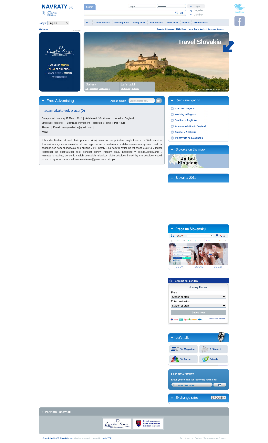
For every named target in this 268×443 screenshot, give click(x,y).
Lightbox (198, 14)
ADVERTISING (201, 22)
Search (89, 7)
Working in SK (121, 22)
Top (181, 438)
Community (104, 88)
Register (198, 10)
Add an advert (118, 101)
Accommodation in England (190, 126)
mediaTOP (107, 438)
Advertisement (210, 438)
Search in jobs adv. (139, 101)
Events (186, 22)
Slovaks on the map (190, 149)
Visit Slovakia (156, 22)
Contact (222, 438)
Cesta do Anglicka (185, 108)
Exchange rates (187, 397)
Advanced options (217, 319)
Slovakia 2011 (186, 178)
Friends (214, 359)
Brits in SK (172, 22)
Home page (45, 5)
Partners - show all (58, 411)
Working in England (185, 114)
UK (87, 88)
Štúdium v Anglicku (186, 120)
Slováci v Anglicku (185, 132)
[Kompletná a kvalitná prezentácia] (59, 62)
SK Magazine (187, 349)
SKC (88, 22)
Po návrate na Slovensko (189, 138)
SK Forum (185, 359)
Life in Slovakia (102, 22)
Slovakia (94, 88)
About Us (189, 438)
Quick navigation (188, 100)
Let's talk (182, 338)
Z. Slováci (215, 349)
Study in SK (139, 22)
